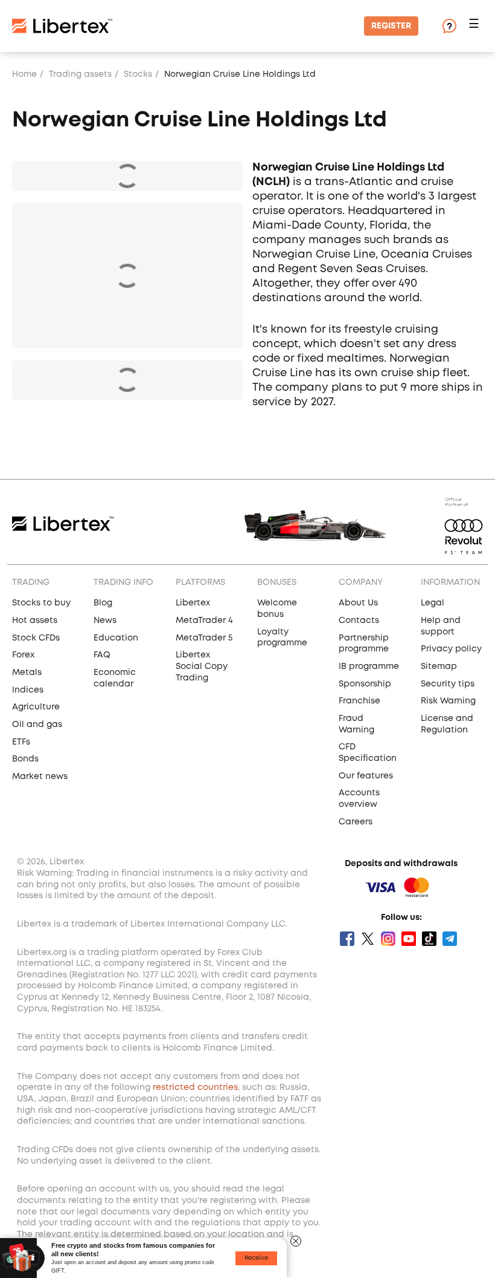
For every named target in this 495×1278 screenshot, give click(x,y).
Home (24, 74)
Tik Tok (429, 938)
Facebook (347, 938)
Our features (366, 776)
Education (116, 638)
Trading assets (80, 74)
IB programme (369, 666)
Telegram (449, 938)
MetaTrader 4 (204, 620)
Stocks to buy (41, 603)
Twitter (367, 938)
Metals (27, 672)
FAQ (102, 655)
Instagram (388, 938)
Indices (27, 690)
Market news (40, 776)
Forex (23, 655)
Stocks (138, 74)
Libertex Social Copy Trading (202, 666)
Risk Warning (448, 701)
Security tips (447, 684)
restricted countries (195, 1087)
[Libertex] (62, 26)
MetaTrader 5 (204, 638)
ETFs (21, 742)
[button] (475, 26)
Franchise (359, 701)
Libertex (193, 603)
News (105, 620)
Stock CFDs (36, 638)
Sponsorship (365, 684)
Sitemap (439, 666)
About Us (358, 603)
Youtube (408, 938)
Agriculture (36, 707)
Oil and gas (37, 724)
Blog (103, 603)
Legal (432, 603)
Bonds (25, 759)
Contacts (359, 620)
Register (391, 26)
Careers (355, 822)
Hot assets (34, 620)
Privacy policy (451, 649)
